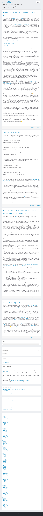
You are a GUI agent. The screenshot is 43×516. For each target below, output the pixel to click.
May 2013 (4, 484)
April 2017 (4, 428)
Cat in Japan (23, 317)
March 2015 (5, 457)
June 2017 (4, 425)
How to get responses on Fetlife (9, 43)
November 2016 (5, 434)
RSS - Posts (5, 361)
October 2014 (5, 463)
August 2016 (5, 437)
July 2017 (4, 424)
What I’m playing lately (12, 302)
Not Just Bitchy (7, 2)
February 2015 (5, 459)
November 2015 (5, 448)
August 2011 (5, 506)
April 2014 (4, 470)
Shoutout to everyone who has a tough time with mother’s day (14, 389)
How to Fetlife (5, 45)
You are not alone (6, 263)
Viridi (20, 329)
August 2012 (5, 494)
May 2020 (4, 416)
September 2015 (6, 450)
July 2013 (4, 481)
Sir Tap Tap (33, 325)
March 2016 (5, 443)
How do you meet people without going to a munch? (19, 380)
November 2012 (5, 491)
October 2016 (5, 435)
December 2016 (5, 432)
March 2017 (5, 429)
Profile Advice (8, 83)
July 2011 (4, 507)
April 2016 (4, 442)
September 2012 (6, 493)
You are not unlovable (29, 264)
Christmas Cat (16, 319)
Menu (38, 2)
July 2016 (4, 438)
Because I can (5, 391)
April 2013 (4, 485)
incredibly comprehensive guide (20, 326)
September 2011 (6, 505)
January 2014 (5, 474)
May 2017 (4, 427)
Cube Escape (35, 305)
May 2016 (4, 441)
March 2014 (5, 472)
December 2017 (5, 418)
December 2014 (5, 461)
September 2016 (6, 436)
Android (21, 307)
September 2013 (6, 479)
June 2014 (4, 468)
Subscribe (4, 353)
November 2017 (5, 419)
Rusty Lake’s (30, 305)
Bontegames (27, 318)
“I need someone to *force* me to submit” (22, 374)
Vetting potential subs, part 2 (8, 394)
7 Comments (38, 127)
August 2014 (5, 466)
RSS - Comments (6, 362)
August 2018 (5, 417)
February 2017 (5, 430)
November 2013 (5, 476)
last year (16, 216)
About (6, 371)
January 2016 (5, 446)
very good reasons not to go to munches (21, 24)
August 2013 (5, 480)
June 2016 (4, 440)
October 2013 (5, 478)
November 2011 (5, 503)
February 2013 (5, 487)
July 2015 (4, 453)
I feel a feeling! (15, 242)
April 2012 (4, 498)
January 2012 (5, 501)
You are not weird (13, 263)
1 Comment (38, 205)
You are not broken (20, 263)
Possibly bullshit (5, 390)
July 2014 (4, 467)
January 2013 (5, 488)
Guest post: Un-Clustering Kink (8, 392)
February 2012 (5, 500)
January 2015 (5, 460)
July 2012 (4, 495)
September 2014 (6, 465)
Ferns (19, 81)
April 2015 (4, 456)
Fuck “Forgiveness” (10, 368)
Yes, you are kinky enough (13, 132)
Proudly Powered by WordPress (7, 513)
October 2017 (5, 421)
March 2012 (5, 499)
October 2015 (5, 449)
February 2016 (5, 444)
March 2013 (5, 486)
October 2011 (5, 504)
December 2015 (5, 447)
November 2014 (5, 462)
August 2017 (5, 423)
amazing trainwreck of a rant (17, 18)
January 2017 (5, 431)
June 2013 (4, 482)
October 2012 (5, 492)
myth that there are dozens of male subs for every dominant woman (18, 196)
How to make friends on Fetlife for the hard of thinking (13, 40)
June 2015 (4, 454)
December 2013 (5, 475)
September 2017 (6, 422)
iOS (18, 307)
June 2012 (4, 497)
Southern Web (24, 513)
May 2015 (4, 455)
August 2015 (5, 451)
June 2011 (4, 508)
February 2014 (5, 473)
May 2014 (4, 469)
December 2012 (5, 489)
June (3, 371)
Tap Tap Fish (21, 323)
